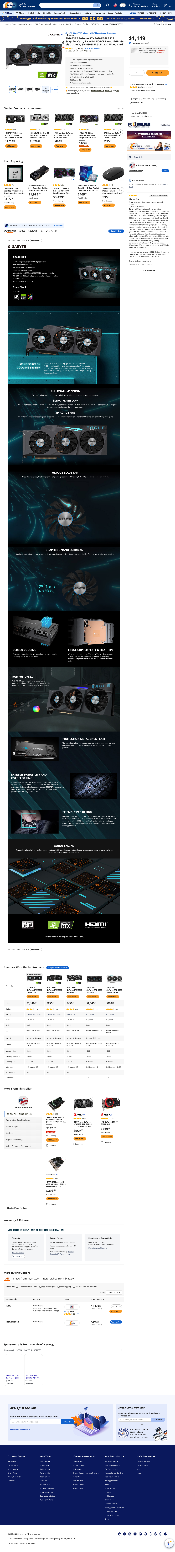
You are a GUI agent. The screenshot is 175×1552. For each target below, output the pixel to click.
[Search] (96, 5)
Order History (45, 1469)
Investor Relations (79, 1465)
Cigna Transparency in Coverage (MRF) (21, 1543)
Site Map (108, 1484)
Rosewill (140, 1473)
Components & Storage (22, 24)
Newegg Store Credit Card (114, 1507)
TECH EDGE (70, 1014)
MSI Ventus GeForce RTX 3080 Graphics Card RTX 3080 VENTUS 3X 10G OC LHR (113, 135)
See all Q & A (116, 231)
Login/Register (45, 1461)
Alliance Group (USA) (34, 1014)
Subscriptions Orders (47, 1496)
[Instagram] (135, 1534)
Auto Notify (115, 1322)
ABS (138, 1469)
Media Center (77, 1469)
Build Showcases (111, 1511)
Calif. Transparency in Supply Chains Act (60, 1539)
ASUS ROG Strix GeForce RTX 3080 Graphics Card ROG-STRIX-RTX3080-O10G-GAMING (88, 135)
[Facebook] (125, 1534)
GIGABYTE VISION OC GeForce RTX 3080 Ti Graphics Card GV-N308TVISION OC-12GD (39, 135)
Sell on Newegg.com (112, 1465)
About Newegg (78, 1461)
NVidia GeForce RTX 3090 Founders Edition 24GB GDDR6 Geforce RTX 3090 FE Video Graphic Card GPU (38, 187)
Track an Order (13, 1465)
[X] (130, 1534)
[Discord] (160, 1534)
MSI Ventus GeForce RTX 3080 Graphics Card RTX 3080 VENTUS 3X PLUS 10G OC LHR (63, 135)
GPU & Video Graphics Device (47, 24)
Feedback (36, 240)
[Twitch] (155, 1534)
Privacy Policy (28, 1539)
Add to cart (157, 73)
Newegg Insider (78, 1488)
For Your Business (111, 1469)
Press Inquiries (78, 1481)
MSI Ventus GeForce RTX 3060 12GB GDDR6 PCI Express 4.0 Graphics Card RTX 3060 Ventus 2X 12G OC (83, 1124)
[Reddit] (63, 47)
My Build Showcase (47, 1488)
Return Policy (12, 1473)
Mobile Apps (109, 1496)
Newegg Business (143, 1461)
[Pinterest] (145, 1534)
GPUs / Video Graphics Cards (75, 24)
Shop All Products (35, 108)
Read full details (18, 1252)
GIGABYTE (95, 24)
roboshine (90, 1014)
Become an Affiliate (112, 1477)
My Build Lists (45, 1484)
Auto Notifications (46, 1500)
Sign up (67, 1422)
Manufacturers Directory (97, 1248)
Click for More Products (17, 1208)
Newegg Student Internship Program (86, 1473)
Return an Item (13, 1469)
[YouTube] (150, 1534)
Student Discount (111, 1504)
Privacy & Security (14, 1477)
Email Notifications (46, 1492)
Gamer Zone (77, 1477)
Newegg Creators (111, 1481)
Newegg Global (142, 1465)
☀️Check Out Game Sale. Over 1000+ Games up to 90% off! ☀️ (88, 87)
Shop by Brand (110, 1488)
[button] (27, 5)
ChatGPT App (110, 1500)
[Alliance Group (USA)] (76, 1307)
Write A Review (149, 270)
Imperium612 (134, 264)
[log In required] (64, 1099)
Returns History (45, 1473)
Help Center (12, 1461)
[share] (63, 42)
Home (6, 24)
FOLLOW (165, 171)
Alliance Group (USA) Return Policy (62, 1252)
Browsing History (46, 1465)
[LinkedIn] (140, 1534)
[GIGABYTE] (55, 34)
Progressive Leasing (112, 1515)
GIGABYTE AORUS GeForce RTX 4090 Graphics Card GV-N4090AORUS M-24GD (62, 190)
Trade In (108, 1519)
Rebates (108, 1492)
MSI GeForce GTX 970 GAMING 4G (109, 1123)
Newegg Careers (79, 1484)
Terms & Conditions (15, 1539)
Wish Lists (43, 1481)
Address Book (45, 1477)
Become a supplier (111, 1461)
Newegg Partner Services (114, 1473)
